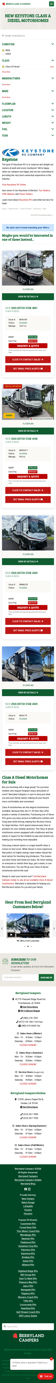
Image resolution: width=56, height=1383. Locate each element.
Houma (28, 1210)
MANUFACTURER (11, 78)
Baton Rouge (28, 1202)
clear (52, 67)
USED (8, 54)
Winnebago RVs (28, 1235)
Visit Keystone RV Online (14, 184)
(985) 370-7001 (30, 1018)
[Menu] (51, 3)
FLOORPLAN (8, 103)
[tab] (28, 44)
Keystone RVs (26, 200)
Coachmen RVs (28, 1223)
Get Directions (30, 1007)
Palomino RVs (28, 1250)
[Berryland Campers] (16, 3)
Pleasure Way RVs (28, 1282)
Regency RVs (28, 1293)
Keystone (37, 209)
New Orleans (28, 1198)
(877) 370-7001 (26, 1022)
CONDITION (8, 44)
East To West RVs (28, 1278)
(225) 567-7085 (30, 1114)
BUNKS (9, 415)
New (44, 209)
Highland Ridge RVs (28, 1271)
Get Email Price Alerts (26, 368)
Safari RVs (28, 1261)
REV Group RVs (28, 1275)
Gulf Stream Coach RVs (28, 1312)
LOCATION (7, 110)
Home (4, 209)
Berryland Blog (28, 1183)
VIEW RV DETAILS (27, 296)
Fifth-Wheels (8, 194)
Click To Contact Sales (26, 359)
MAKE (5, 91)
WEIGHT (6, 123)
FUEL (5, 129)
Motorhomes (13, 209)
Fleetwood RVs (28, 1242)
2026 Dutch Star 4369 (21, 574)
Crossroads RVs (28, 1304)
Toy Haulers (44, 190)
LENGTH (6, 116)
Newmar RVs (28, 1238)
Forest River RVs (28, 1227)
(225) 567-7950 (30, 1118)
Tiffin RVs (28, 1301)
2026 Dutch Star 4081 (21, 309)
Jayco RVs (28, 1286)
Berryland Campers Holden (28, 1180)
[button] (2, 928)
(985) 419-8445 (28, 1025)
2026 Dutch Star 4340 (21, 440)
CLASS (5, 60)
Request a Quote (28, 345)
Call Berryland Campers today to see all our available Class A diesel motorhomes (27, 880)
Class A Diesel (12, 66)
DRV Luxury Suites (28, 1316)
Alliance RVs (28, 1264)
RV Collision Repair (30, 1011)
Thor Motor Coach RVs (28, 1231)
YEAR (5, 135)
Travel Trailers (26, 194)
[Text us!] (45, 1377)
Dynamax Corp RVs (28, 1246)
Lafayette (28, 1206)
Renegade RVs (28, 1289)
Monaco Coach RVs (28, 1297)
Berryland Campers (28, 1176)
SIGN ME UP (46, 977)
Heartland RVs (28, 1308)
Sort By (41, 215)
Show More (6, 72)
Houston (28, 1213)
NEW (7, 50)
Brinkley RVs (28, 1257)
